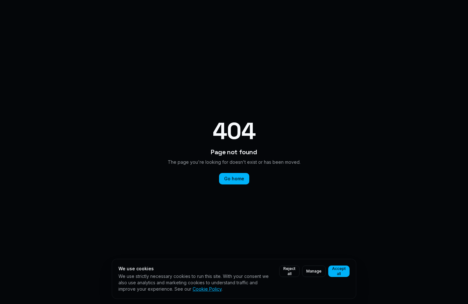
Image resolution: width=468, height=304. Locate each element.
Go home (234, 178)
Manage (314, 271)
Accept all (339, 271)
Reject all (289, 271)
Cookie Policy (207, 289)
